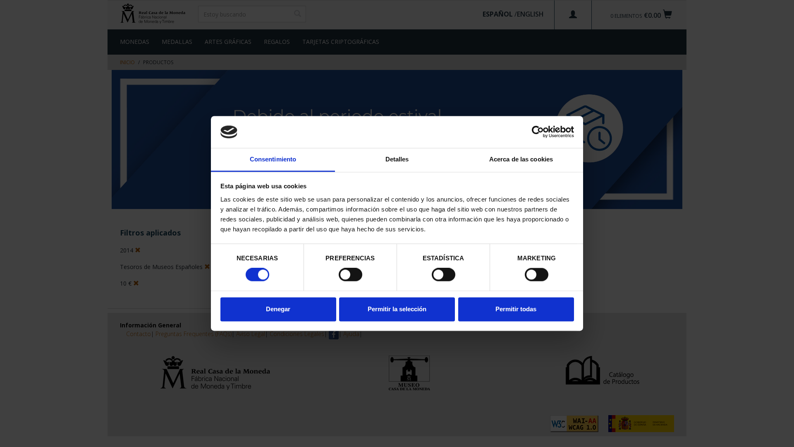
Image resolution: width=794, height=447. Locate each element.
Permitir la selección (397, 308)
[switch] (350, 274)
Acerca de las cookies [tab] (521, 159)
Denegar (278, 308)
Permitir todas (515, 308)
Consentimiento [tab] (273, 159)
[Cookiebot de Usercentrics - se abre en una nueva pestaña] (538, 132)
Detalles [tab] (397, 159)
